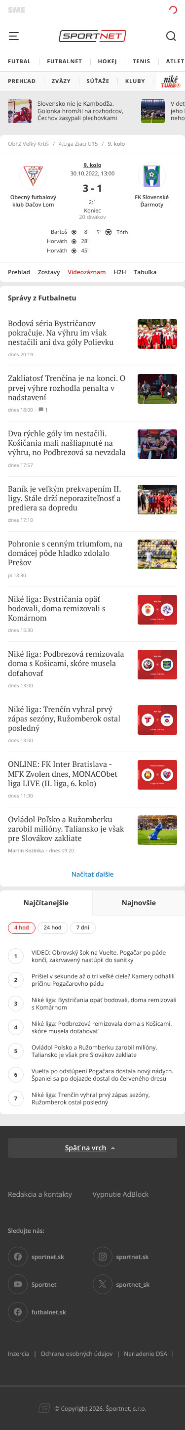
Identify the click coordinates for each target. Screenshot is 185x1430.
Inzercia (18, 1353)
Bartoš (59, 232)
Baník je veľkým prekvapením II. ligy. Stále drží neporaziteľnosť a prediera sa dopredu (64, 499)
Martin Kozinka (26, 850)
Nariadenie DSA (145, 1353)
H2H (120, 272)
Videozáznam (87, 272)
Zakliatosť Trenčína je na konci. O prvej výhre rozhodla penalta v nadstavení (66, 388)
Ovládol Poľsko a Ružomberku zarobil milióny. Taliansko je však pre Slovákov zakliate (66, 829)
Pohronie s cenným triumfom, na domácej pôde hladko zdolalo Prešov (65, 554)
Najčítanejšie (46, 903)
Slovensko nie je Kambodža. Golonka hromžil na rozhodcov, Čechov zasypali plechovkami (80, 111)
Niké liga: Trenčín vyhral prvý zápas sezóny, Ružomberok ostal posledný (64, 719)
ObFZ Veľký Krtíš (28, 144)
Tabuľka (145, 272)
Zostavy (49, 272)
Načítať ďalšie (93, 874)
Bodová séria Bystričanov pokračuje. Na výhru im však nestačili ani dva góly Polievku (60, 333)
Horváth (57, 241)
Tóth (122, 232)
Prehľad (19, 272)
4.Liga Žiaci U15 (78, 144)
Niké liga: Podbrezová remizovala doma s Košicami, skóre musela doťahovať (66, 664)
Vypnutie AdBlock (121, 1194)
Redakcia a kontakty (40, 1194)
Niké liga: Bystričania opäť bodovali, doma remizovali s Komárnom (57, 609)
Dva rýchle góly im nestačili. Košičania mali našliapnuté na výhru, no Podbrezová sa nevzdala (67, 443)
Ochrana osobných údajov (76, 1353)
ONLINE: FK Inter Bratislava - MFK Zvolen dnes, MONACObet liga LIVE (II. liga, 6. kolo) (62, 774)
